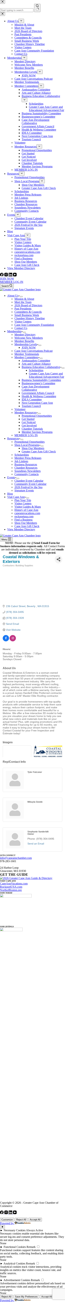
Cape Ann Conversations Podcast (33, 350)
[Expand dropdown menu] (21, 296)
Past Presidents (22, 308)
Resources (13, 438)
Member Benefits (24, 341)
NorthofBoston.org (11, 890)
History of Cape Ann (26, 509)
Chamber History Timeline (29, 318)
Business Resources (25, 464)
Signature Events (24, 490)
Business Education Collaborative (41, 367)
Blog (10, 493)
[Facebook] (2, 275)
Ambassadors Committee (36, 360)
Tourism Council (31, 406)
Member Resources (25, 412)
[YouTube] (15, 275)
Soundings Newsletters (27, 470)
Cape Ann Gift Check (26, 526)
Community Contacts (26, 474)
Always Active (34, 1230)
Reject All (21, 1219)
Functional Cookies (15, 1246)
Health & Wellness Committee (39, 396)
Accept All (35, 1219)
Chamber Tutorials (32, 428)
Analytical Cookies (14, 1263)
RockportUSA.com (11, 886)
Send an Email (35, 843)
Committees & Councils (28, 311)
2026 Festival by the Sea (28, 487)
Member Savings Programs (37, 432)
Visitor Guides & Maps (27, 506)
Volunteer (19, 409)
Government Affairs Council (38, 393)
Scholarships (36, 370)
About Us (12, 295)
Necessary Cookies (14, 1230)
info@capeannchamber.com (16, 857)
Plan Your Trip (22, 500)
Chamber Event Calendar (28, 480)
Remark (31, 1246)
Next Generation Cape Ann (37, 402)
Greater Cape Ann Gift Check (39, 451)
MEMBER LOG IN (11, 281)
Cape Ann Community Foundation (34, 324)
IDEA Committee (32, 399)
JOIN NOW (7, 278)
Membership (14, 331)
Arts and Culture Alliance (36, 363)
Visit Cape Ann (16, 496)
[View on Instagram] (13, 640)
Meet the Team (22, 302)
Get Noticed (29, 422)
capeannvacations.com (27, 513)
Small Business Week (26, 315)
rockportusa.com (23, 516)
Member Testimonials (26, 354)
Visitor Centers (22, 321)
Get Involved (29, 425)
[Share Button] (58, 559)
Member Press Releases (27, 457)
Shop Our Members (33, 448)
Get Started (28, 419)
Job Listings (21, 461)
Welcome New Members (28, 337)
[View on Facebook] (6, 640)
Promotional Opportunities (37, 415)
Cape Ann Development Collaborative (35, 388)
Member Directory (25, 334)
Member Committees (26, 357)
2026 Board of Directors (28, 305)
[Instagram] (6, 275)
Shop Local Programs (26, 445)
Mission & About (24, 298)
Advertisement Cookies (16, 1280)
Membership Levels (25, 344)
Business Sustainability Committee (41, 380)
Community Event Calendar (30, 483)
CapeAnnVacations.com (14, 883)
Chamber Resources (25, 467)
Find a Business (23, 519)
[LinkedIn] (11, 275)
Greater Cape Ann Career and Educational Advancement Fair (46, 375)
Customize (7, 1219)
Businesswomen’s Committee (38, 383)
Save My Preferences (26, 1296)
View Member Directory (21, 529)
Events (11, 477)
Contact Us (20, 328)
